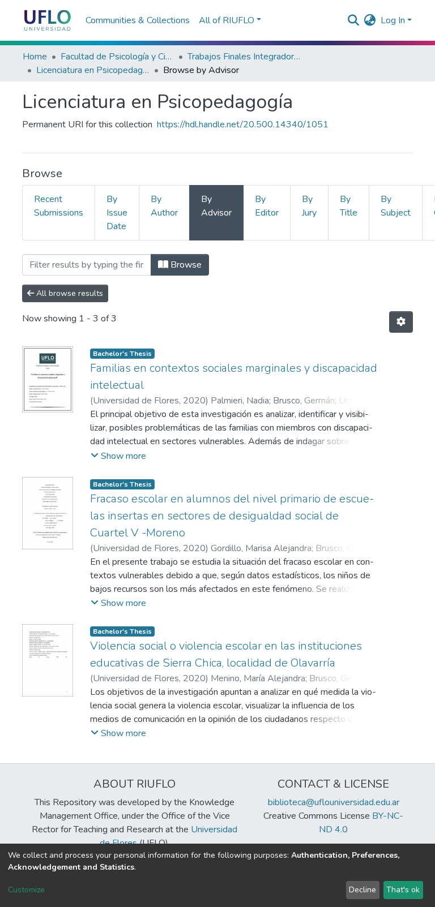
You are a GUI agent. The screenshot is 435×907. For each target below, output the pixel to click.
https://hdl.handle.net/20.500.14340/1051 (243, 124)
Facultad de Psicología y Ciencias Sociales (117, 56)
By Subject (396, 206)
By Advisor (216, 206)
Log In (393, 20)
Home (35, 56)
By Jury (309, 206)
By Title (348, 206)
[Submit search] (354, 20)
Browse (185, 265)
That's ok (403, 889)
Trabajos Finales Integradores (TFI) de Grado (244, 56)
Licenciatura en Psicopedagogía (93, 70)
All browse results (68, 293)
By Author (164, 206)
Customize (26, 889)
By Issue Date (116, 213)
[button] (370, 20)
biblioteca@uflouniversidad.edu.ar (333, 802)
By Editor (267, 206)
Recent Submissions (58, 206)
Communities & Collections (138, 20)
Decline (362, 889)
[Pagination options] (401, 322)
